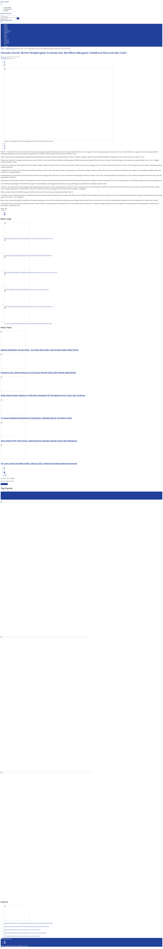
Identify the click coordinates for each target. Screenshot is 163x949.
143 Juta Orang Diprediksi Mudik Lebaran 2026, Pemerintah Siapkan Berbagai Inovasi (28, 323)
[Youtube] (4, 215)
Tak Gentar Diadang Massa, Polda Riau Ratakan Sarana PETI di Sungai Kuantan (26, 926)
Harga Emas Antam (9, 492)
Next (5, 475)
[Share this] (4, 61)
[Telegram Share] (4, 64)
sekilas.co (6, 494)
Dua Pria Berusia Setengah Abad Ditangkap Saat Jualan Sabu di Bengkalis (25, 933)
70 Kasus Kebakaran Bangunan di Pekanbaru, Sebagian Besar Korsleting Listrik (26, 289)
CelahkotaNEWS (5, 58)
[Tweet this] (4, 63)
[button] (18, 18)
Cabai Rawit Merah (9, 495)
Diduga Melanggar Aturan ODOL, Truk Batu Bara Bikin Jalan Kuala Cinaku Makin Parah (28, 238)
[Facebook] (4, 213)
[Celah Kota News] (6, 13)
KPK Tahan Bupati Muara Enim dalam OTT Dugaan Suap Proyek (22, 936)
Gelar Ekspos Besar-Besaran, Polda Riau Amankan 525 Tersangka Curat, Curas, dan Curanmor (30, 272)
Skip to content (5, 1)
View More (4, 484)
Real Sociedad (8, 499)
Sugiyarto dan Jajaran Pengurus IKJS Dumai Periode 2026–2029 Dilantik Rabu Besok (28, 255)
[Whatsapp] (4, 66)
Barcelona (7, 497)
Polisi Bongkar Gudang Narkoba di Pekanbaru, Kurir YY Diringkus (22, 929)
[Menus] (1, 3)
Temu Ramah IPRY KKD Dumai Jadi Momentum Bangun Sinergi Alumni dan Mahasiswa (28, 306)
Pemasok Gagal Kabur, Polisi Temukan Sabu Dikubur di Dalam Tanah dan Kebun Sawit (28, 923)
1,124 (5, 474)
